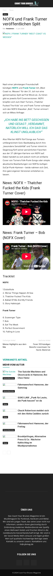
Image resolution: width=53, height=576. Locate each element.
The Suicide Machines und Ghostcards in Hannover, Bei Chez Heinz (32, 374)
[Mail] (34, 562)
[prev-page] (4, 452)
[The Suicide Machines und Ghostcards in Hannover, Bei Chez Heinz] (9, 374)
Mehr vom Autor (13, 364)
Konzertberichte (9, 378)
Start (4, 10)
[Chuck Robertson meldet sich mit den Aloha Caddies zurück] (9, 413)
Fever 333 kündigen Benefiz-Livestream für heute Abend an (39, 347)
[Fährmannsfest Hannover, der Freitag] (9, 426)
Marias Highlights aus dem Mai (14, 345)
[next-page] (8, 452)
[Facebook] (19, 562)
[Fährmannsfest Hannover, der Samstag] (9, 387)
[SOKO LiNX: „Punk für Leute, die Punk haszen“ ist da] (9, 400)
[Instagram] (26, 562)
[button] (4, 3)
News (11, 10)
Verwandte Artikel (15, 359)
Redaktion (10, 29)
